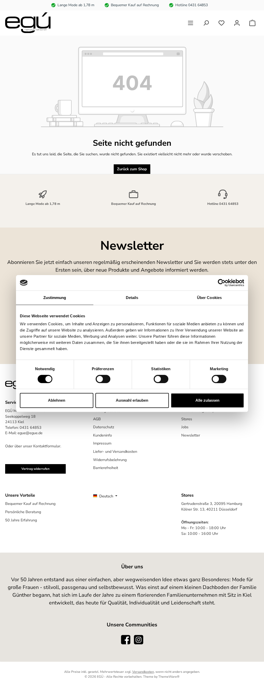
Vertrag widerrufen (35, 469)
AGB (97, 419)
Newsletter (190, 435)
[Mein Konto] (236, 23)
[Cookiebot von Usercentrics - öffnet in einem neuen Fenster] (221, 283)
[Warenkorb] (252, 23)
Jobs (184, 427)
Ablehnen (56, 400)
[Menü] (190, 23)
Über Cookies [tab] (209, 297)
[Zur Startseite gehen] (28, 22)
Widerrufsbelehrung (110, 459)
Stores (186, 419)
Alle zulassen (207, 400)
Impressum (102, 443)
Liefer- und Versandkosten (115, 451)
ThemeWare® (168, 676)
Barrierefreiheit (105, 467)
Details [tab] (132, 297)
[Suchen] (206, 23)
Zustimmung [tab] (54, 297)
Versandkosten (143, 671)
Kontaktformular (46, 446)
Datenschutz (103, 427)
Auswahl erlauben (132, 400)
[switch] (103, 379)
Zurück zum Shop (132, 169)
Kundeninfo (102, 435)
